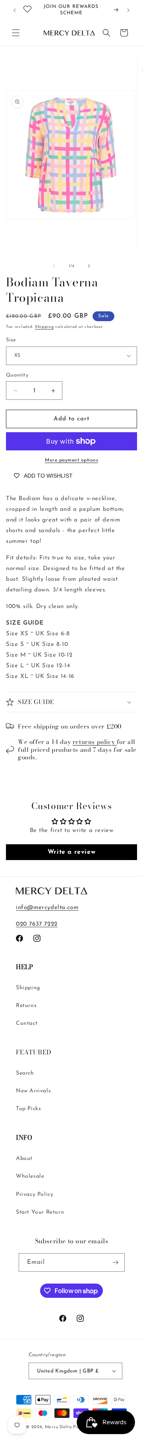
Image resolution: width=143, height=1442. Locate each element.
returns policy (95, 741)
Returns (26, 1006)
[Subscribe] (115, 1262)
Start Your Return (40, 1212)
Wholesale (30, 1176)
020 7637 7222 (37, 924)
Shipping (44, 327)
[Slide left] (54, 266)
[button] (16, 32)
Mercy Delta (58, 1427)
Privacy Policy (34, 1194)
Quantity (17, 375)
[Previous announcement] (14, 10)
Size (11, 340)
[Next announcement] (128, 10)
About (24, 1159)
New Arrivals (33, 1091)
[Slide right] (89, 266)
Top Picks (28, 1109)
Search (25, 1073)
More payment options (71, 460)
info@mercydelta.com (47, 908)
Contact (26, 1023)
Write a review (71, 852)
